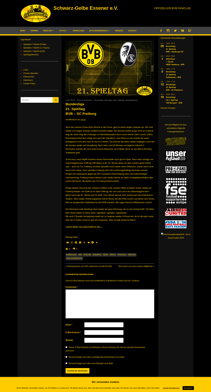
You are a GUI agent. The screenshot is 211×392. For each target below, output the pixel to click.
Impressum (28, 80)
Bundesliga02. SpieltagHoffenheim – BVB (173, 74)
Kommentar (72, 287)
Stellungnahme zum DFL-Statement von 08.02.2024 (89, 266)
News (22, 31)
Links (25, 70)
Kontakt (132, 31)
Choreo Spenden (30, 73)
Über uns (47, 31)
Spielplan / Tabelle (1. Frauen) (36, 48)
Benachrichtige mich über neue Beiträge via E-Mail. (91, 363)
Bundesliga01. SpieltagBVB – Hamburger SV (174, 49)
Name (69, 325)
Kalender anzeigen (168, 108)
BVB (80, 255)
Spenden (119, 31)
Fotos (62, 31)
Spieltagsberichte (30, 55)
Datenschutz (28, 77)
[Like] (67, 249)
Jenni (83, 120)
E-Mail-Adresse (73, 332)
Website (69, 340)
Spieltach (122, 255)
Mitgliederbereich (98, 31)
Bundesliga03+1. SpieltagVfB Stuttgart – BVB (174, 100)
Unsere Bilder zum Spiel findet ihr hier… (84, 227)
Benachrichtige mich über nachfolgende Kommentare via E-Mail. (97, 357)
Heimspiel (108, 100)
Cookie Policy (29, 83)
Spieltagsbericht (131, 100)
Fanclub (87, 255)
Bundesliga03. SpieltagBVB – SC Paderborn (174, 87)
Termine (34, 31)
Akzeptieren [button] (188, 388)
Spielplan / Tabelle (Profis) (34, 44)
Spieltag (121, 100)
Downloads (78, 31)
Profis (113, 255)
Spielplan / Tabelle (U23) (34, 51)
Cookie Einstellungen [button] (171, 388)
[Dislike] (74, 249)
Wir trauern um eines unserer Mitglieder (136, 266)
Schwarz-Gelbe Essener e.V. (85, 8)
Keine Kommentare (84, 100)
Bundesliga (99, 100)
